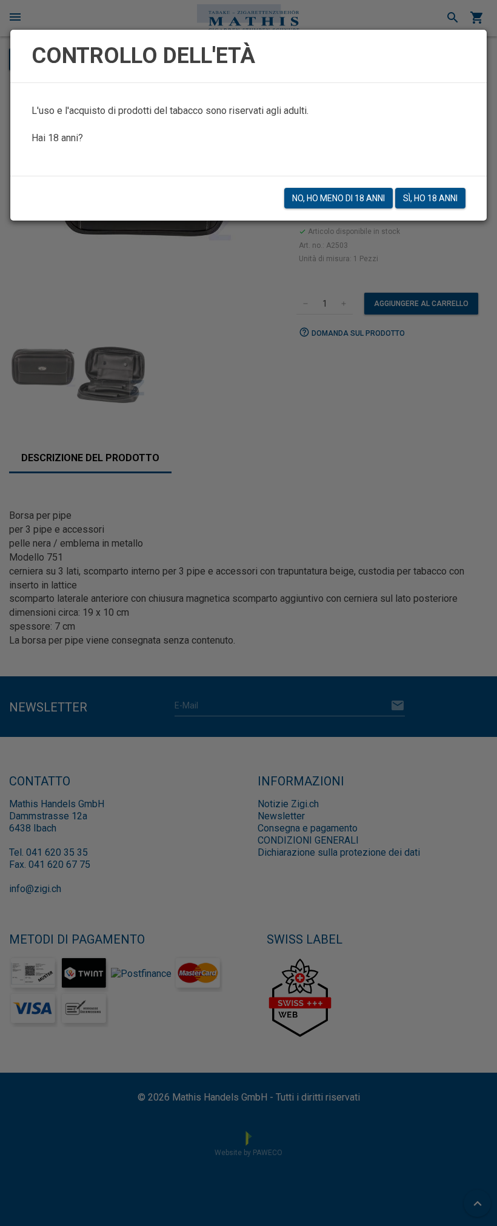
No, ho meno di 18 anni (338, 198)
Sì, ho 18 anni (430, 198)
